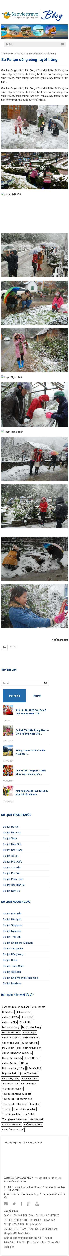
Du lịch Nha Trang (12, 849)
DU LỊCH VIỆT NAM (15, 1228)
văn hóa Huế (36, 1119)
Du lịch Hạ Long (11, 832)
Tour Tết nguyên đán (24, 1109)
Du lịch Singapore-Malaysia (18, 942)
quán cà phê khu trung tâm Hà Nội (22, 1237)
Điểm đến (9, 1246)
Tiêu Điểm (9, 1242)
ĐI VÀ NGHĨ (53, 1242)
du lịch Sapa (29, 1032)
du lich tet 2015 (10, 1017)
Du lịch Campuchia (13, 948)
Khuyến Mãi (10, 1233)
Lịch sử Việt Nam (28, 1073)
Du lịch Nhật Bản (12, 913)
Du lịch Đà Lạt (11, 855)
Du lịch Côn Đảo (12, 867)
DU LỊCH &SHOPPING (16, 1219)
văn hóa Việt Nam (11, 1124)
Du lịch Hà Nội (10, 826)
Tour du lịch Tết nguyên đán (17, 1099)
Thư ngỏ (47, 1237)
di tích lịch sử (23, 1012)
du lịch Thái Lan (10, 1042)
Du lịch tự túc (34, 1224)
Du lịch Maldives (12, 983)
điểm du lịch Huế (33, 1124)
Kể (36, 1228)
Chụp (31, 1215)
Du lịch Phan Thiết (13, 879)
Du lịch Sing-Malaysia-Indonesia (20, 977)
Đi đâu (13, 647)
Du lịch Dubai (10, 960)
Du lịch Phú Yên (11, 873)
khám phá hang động (13, 1068)
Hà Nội (24, 1063)
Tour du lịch (39, 1242)
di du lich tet (38, 1007)
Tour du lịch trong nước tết (16, 1093)
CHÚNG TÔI (20, 1215)
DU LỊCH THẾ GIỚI (14, 1224)
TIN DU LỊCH (24, 1242)
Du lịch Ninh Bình (12, 844)
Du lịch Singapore (12, 925)
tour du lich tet (10, 1083)
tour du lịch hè (28, 1083)
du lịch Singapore (11, 1037)
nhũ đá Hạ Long (10, 1078)
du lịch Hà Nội (9, 1022)
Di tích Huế (8, 1012)
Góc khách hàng (48, 1228)
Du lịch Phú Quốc (12, 861)
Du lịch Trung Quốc (13, 966)
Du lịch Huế (27, 1017)
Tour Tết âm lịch (11, 1114)
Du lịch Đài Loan (12, 971)
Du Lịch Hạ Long (10, 1027)
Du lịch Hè (25, 1022)
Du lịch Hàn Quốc (12, 919)
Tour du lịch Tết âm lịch (14, 1104)
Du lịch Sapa (10, 838)
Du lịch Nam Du (11, 890)
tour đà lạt (28, 1114)
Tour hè (6, 1109)
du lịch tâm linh (30, 1042)
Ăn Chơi (8, 1215)
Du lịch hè (35, 1219)
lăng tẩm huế (9, 1073)
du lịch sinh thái (31, 1037)
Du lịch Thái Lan (12, 936)
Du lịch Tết (49, 1219)
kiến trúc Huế (34, 1068)
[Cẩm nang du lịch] (32, 20)
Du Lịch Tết (8, 1047)
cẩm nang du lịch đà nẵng (15, 1007)
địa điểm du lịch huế (13, 1129)
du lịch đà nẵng (10, 1063)
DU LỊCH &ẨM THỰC (47, 1215)
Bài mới (37, 695)
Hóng (31, 1228)
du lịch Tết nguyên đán (29, 1047)
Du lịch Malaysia (12, 931)
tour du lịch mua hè (12, 1088)
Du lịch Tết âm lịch (12, 1058)
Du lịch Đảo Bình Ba (14, 884)
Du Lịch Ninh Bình (11, 1032)
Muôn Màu (24, 1233)
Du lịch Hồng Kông (13, 954)
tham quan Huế (30, 1078)
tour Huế (34, 1104)
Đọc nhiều (14, 695)
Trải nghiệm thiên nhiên (14, 1119)
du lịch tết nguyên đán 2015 (17, 1053)
